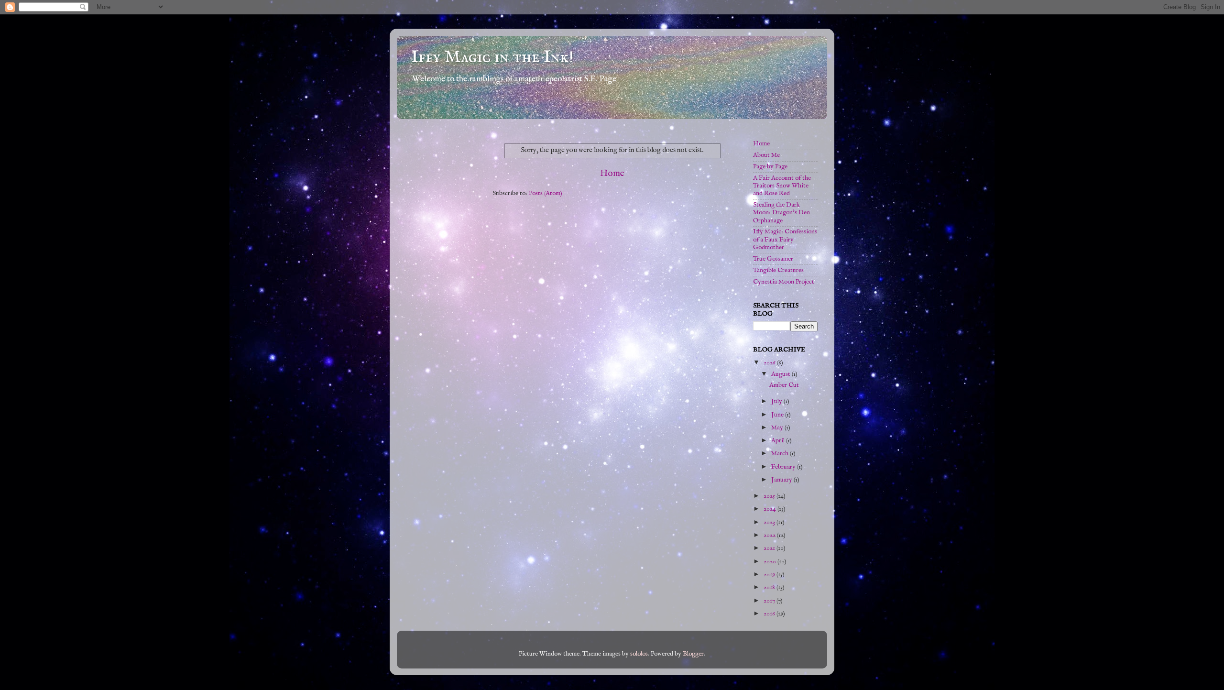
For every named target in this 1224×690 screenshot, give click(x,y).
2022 (770, 535)
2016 (770, 614)
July (777, 401)
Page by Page (770, 167)
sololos (639, 654)
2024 (770, 509)
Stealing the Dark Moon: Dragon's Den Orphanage (781, 212)
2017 (770, 601)
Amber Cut (784, 385)
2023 (770, 522)
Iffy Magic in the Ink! (492, 57)
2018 (770, 587)
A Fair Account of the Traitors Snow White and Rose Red (782, 185)
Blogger (693, 654)
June (778, 415)
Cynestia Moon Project (783, 282)
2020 (770, 562)
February (784, 467)
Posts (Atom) (545, 193)
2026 (770, 363)
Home (612, 173)
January (782, 480)
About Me (766, 155)
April (778, 441)
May (778, 428)
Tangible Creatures (778, 270)
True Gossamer (773, 259)
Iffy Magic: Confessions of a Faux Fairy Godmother (785, 239)
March (780, 453)
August (781, 374)
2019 (770, 574)
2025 (770, 496)
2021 (770, 548)
